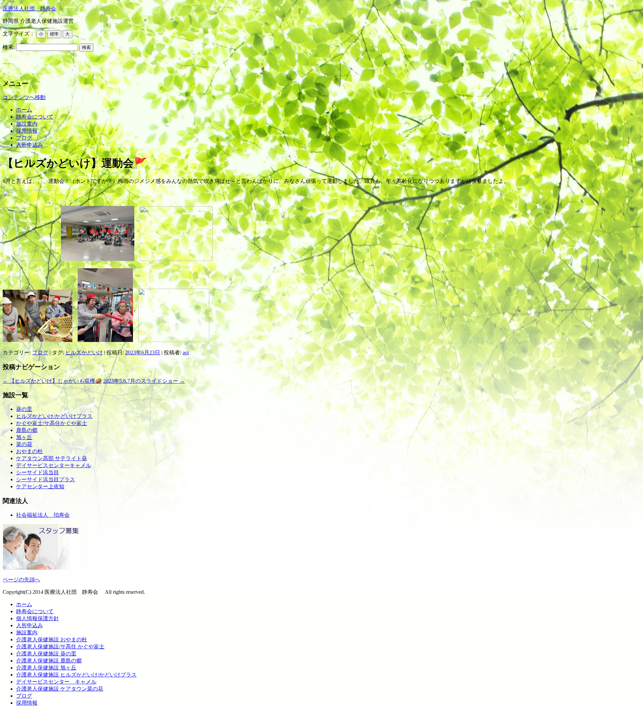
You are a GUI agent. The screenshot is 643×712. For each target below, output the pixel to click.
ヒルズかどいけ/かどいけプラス (54, 416)
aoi (186, 352)
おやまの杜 (29, 451)
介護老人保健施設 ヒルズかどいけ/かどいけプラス (76, 675)
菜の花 (24, 444)
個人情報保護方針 (37, 618)
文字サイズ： (19, 34)
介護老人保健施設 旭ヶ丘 (46, 667)
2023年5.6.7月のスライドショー (144, 381)
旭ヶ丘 (24, 437)
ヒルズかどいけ (84, 352)
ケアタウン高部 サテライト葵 (51, 458)
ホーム (24, 110)
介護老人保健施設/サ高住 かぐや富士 (60, 646)
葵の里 (24, 409)
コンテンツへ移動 (24, 97)
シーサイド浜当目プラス (45, 479)
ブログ (24, 138)
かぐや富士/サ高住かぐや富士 (51, 423)
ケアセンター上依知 (40, 486)
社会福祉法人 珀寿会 (43, 515)
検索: (9, 47)
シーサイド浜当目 (37, 472)
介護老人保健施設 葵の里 (46, 653)
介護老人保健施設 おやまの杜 (51, 639)
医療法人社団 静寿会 (29, 8)
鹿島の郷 (27, 430)
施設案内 (27, 124)
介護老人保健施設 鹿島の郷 (49, 660)
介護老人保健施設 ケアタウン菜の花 (59, 689)
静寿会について (35, 117)
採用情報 (27, 131)
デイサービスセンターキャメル (53, 465)
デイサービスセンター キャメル (56, 682)
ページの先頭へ (21, 579)
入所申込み (29, 145)
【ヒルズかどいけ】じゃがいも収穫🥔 (52, 381)
